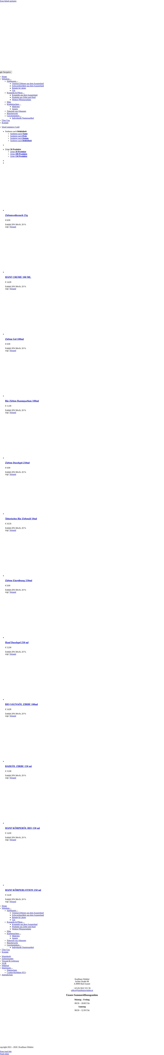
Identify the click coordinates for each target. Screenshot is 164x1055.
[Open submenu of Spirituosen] (17, 911)
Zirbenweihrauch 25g (16, 215)
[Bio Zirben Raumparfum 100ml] (27, 396)
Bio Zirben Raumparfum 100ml (22, 401)
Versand (12, 227)
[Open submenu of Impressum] (12, 968)
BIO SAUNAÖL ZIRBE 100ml (21, 704)
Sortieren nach (19, 134)
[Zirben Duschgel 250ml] (27, 458)
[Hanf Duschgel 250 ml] (27, 637)
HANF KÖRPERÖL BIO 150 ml (22, 828)
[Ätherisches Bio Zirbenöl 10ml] (24, 514)
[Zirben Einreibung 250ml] (27, 576)
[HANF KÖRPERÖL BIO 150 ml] (27, 823)
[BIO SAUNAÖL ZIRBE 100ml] (27, 699)
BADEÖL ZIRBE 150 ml (18, 766)
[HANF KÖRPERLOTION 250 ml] (27, 885)
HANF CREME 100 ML (18, 277)
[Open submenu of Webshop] (10, 79)
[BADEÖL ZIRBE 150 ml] (27, 761)
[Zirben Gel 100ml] (27, 334)
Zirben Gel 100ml (14, 339)
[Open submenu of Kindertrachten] (20, 934)
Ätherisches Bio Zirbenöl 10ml (21, 518)
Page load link (6, 1051)
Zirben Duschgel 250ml (17, 462)
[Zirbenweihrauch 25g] (27, 210)
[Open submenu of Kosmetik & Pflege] (23, 93)
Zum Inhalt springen (8, 1)
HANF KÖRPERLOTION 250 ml (23, 890)
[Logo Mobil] (82, 69)
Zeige (18, 152)
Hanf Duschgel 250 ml (16, 642)
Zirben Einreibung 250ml (18, 580)
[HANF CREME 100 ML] (27, 272)
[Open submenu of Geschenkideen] (20, 116)
